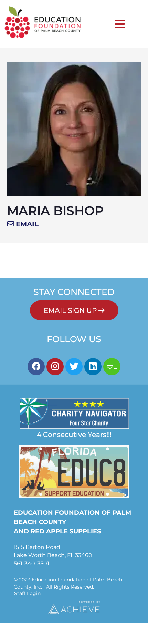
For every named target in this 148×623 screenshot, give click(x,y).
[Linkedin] (93, 366)
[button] (23, 223)
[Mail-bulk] (111, 366)
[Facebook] (36, 366)
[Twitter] (74, 366)
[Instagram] (55, 366)
